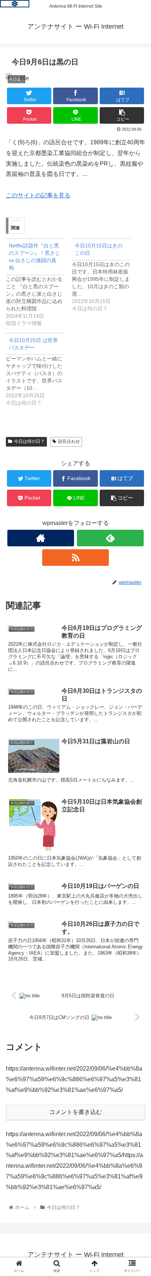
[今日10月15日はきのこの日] (105, 275)
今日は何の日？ (29, 441)
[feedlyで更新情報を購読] (110, 538)
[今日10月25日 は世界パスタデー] (39, 370)
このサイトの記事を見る (38, 195)
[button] (135, 853)
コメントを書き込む (75, 1112)
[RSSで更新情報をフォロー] (75, 557)
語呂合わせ (69, 441)
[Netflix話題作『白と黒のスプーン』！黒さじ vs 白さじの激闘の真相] (39, 282)
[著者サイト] (40, 538)
